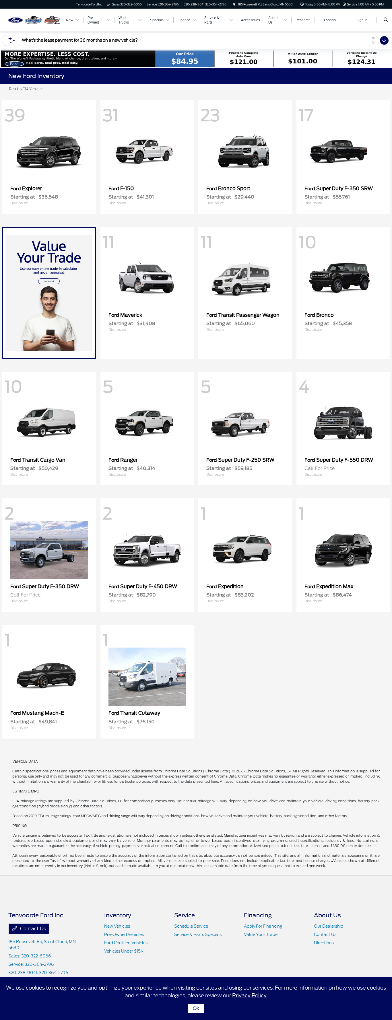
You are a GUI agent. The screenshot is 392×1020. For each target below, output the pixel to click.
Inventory (117, 915)
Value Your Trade (260, 934)
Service (184, 915)
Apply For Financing (263, 926)
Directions (324, 943)
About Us (327, 915)
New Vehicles (117, 926)
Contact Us (32, 928)
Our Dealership (328, 926)
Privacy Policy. (249, 995)
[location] (234, 4)
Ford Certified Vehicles (126, 943)
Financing (258, 915)
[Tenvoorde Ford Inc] (34, 19)
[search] (386, 20)
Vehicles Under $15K (123, 951)
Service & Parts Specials (198, 934)
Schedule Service (191, 926)
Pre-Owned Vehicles (124, 934)
